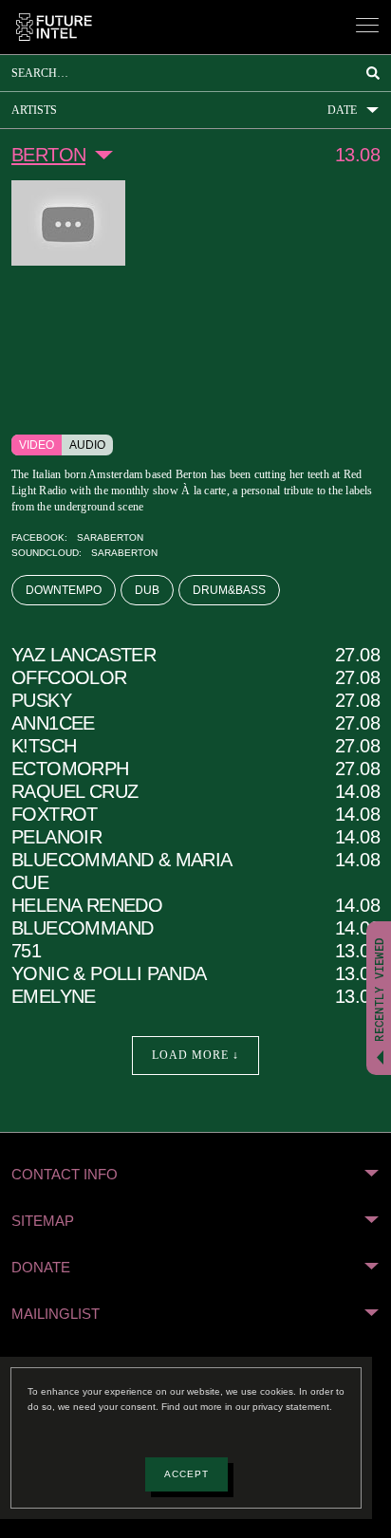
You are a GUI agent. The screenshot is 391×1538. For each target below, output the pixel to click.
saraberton (100, 539)
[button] (195, 1176)
